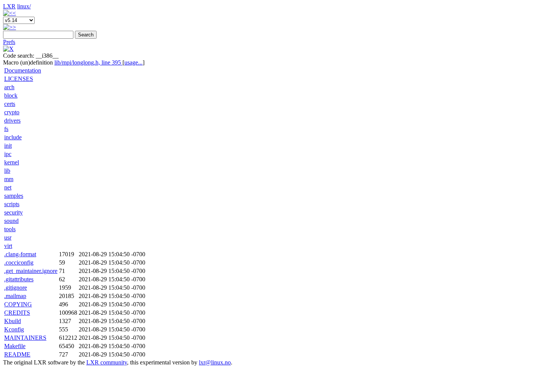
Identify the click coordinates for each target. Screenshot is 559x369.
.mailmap (15, 296)
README (17, 354)
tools (10, 229)
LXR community (106, 362)
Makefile (14, 346)
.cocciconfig (18, 262)
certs (9, 104)
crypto (11, 112)
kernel (11, 162)
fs (6, 129)
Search (86, 35)
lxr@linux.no (215, 362)
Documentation (22, 70)
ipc (7, 154)
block (10, 95)
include (13, 137)
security (13, 212)
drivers (12, 120)
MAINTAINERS (25, 337)
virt (8, 246)
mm (8, 179)
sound (11, 221)
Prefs (9, 42)
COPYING (18, 304)
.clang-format (20, 254)
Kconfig (14, 329)
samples (13, 195)
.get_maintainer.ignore (30, 271)
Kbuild (12, 321)
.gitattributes (18, 279)
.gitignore (15, 287)
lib (7, 170)
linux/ (24, 6)
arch (9, 87)
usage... (133, 62)
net (7, 187)
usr (7, 237)
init (8, 145)
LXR (9, 6)
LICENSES (18, 79)
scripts (11, 204)
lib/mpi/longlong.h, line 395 (88, 62)
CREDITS (17, 312)
